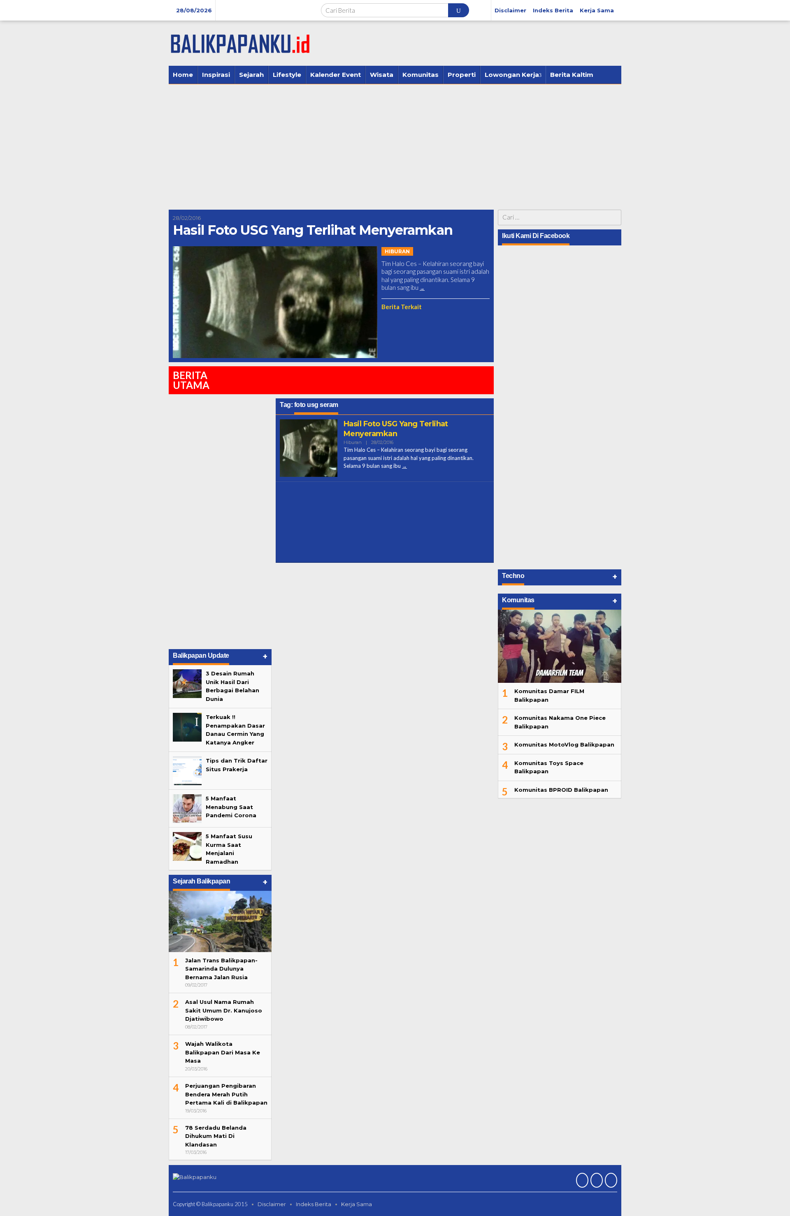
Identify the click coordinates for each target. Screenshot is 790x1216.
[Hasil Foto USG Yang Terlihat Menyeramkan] (422, 288)
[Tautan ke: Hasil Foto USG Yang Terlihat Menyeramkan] (275, 302)
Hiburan (397, 251)
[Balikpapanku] (241, 42)
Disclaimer (272, 1204)
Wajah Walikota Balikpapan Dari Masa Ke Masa (222, 1052)
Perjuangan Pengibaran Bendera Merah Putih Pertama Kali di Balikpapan (226, 1094)
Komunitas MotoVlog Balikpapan (564, 744)
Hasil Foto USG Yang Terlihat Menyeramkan (313, 230)
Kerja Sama (356, 1204)
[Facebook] (581, 1181)
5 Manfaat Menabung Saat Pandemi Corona (231, 806)
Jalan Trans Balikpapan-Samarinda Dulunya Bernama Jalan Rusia (221, 968)
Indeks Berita (313, 1204)
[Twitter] (595, 1181)
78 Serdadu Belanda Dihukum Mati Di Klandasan (215, 1136)
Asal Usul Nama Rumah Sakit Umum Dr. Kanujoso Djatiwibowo (223, 1010)
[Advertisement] (395, 145)
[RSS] (610, 1181)
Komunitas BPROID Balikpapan (561, 789)
